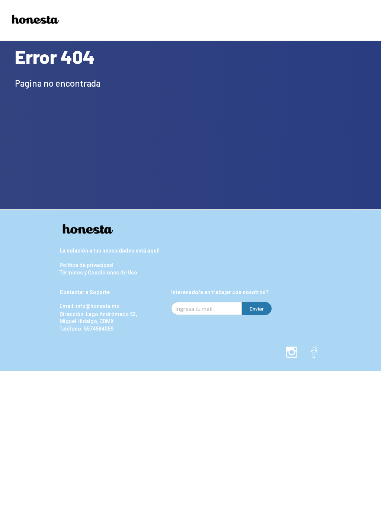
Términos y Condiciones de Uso (98, 273)
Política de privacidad (86, 265)
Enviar (257, 308)
